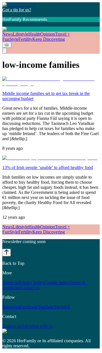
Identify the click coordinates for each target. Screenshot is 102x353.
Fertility (25, 39)
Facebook (28, 306)
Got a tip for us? (16, 9)
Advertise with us (37, 326)
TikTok (60, 306)
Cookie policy (57, 282)
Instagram (11, 306)
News (7, 34)
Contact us (30, 287)
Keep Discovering (48, 39)
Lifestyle (20, 34)
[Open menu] (6, 45)
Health (34, 34)
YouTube (45, 306)
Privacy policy (31, 282)
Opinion (47, 34)
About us (10, 282)
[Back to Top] (6, 252)
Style (13, 39)
